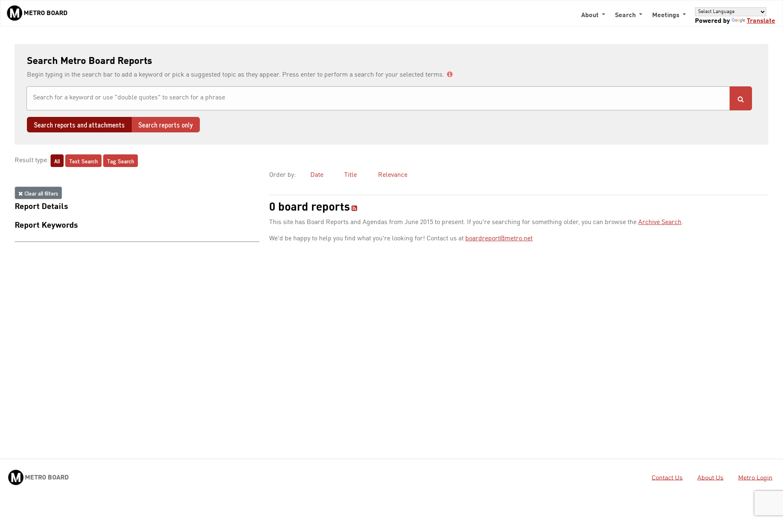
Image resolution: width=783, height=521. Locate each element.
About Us (710, 478)
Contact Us (667, 478)
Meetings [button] (666, 15)
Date (316, 175)
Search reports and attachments (79, 124)
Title (350, 175)
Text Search (83, 160)
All (57, 160)
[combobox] (378, 98)
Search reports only (165, 124)
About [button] (590, 15)
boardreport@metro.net (499, 238)
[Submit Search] (741, 98)
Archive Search (659, 222)
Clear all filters (40, 193)
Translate (761, 21)
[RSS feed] (354, 209)
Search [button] (626, 15)
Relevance (392, 175)
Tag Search (120, 160)
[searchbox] (378, 98)
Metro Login (755, 478)
